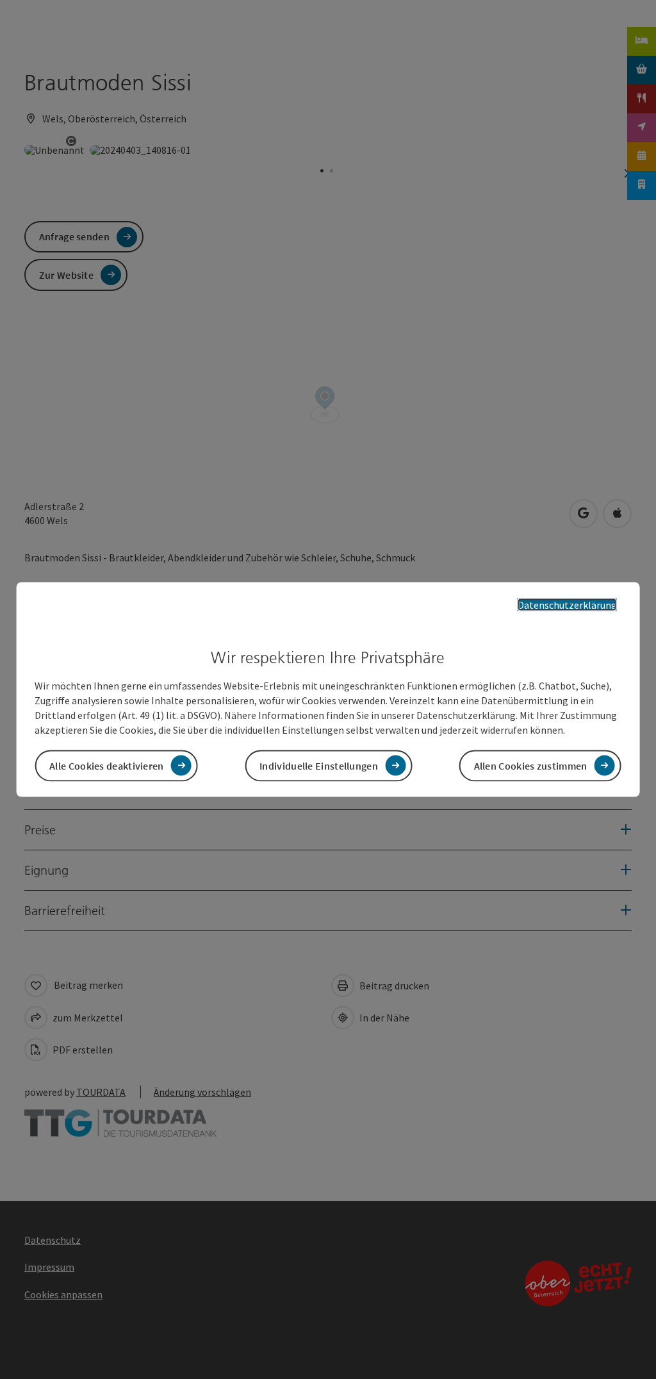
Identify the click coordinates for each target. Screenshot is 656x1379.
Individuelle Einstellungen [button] (318, 765)
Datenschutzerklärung (567, 605)
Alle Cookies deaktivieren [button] (106, 765)
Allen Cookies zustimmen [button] (530, 765)
